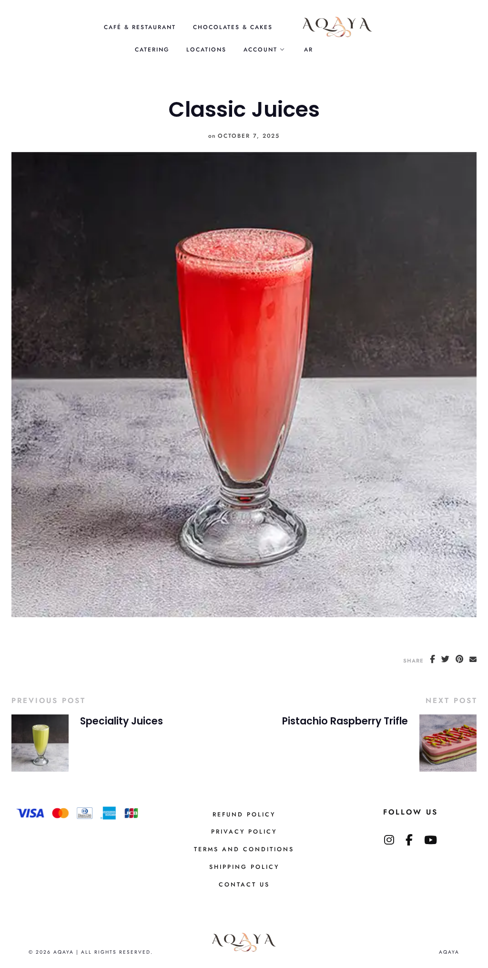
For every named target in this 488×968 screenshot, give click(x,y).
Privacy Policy (244, 831)
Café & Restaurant (140, 27)
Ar (308, 49)
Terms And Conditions (244, 849)
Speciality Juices (121, 721)
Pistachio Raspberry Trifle (345, 721)
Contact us (244, 884)
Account (260, 49)
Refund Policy (244, 814)
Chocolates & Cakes (233, 27)
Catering (152, 49)
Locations (206, 49)
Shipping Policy (244, 867)
